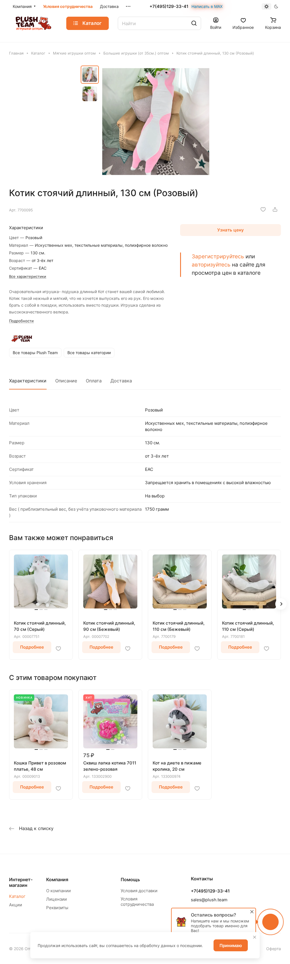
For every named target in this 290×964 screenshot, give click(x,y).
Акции (15, 904)
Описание (66, 381)
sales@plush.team (209, 899)
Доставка (121, 381)
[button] (281, 604)
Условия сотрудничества (137, 901)
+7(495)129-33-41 (169, 6)
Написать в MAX (207, 6)
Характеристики (27, 381)
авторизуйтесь (211, 264)
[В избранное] (263, 209)
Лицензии (56, 899)
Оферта (273, 948)
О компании (58, 890)
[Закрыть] (255, 937)
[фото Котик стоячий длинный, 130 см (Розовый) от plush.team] (155, 121)
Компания (57, 879)
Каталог (17, 896)
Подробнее (32, 647)
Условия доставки (139, 890)
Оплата (94, 381)
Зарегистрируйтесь (218, 256)
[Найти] (194, 23)
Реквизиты (57, 907)
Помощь (130, 879)
